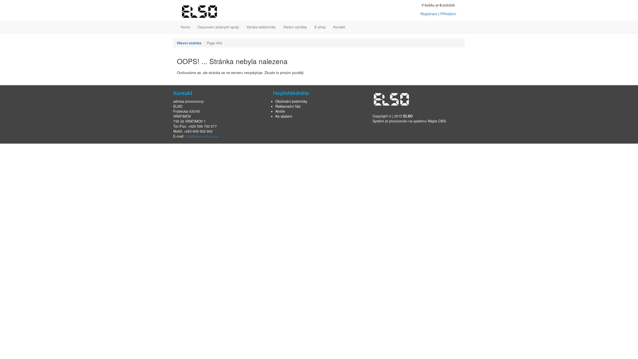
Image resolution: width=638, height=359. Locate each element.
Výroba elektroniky (261, 26)
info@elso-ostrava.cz (201, 136)
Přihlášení (448, 13)
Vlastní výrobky (295, 26)
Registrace (428, 13)
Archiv (280, 111)
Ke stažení (283, 116)
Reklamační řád (287, 106)
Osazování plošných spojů (218, 26)
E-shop (320, 26)
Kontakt (339, 26)
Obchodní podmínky (291, 101)
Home (185, 26)
